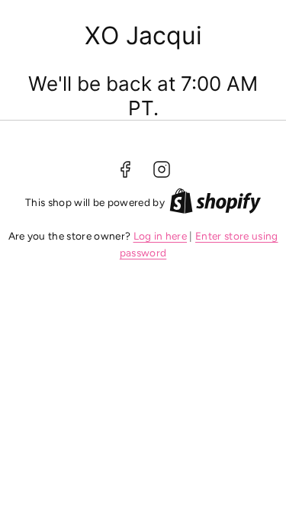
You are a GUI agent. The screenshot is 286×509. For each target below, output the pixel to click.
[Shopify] (215, 203)
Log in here (160, 236)
